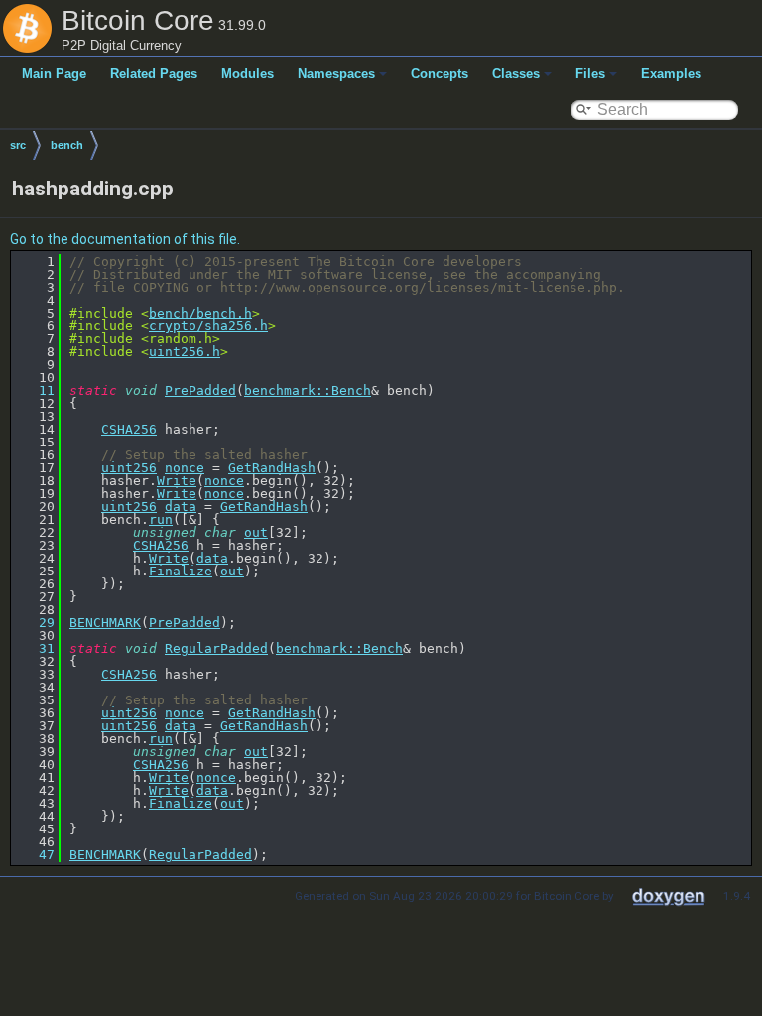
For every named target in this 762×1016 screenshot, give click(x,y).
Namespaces (336, 73)
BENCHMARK (105, 622)
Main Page (54, 73)
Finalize (180, 571)
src (18, 145)
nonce (184, 467)
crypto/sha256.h (208, 325)
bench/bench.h (200, 313)
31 (35, 648)
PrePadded (200, 390)
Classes (516, 73)
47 (35, 854)
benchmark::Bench (307, 390)
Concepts (439, 73)
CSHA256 (129, 429)
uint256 (129, 467)
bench (67, 145)
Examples (671, 73)
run (161, 519)
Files (590, 73)
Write (176, 480)
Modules (247, 73)
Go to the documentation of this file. (125, 239)
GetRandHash (272, 467)
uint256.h (184, 351)
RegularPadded (216, 648)
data (180, 506)
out (256, 532)
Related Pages (153, 73)
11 (35, 390)
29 (35, 622)
